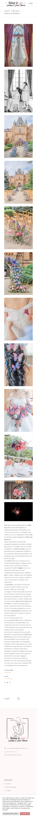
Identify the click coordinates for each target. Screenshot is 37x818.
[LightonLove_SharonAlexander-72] (18, 182)
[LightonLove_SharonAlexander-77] (18, 227)
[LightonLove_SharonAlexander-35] (18, 45)
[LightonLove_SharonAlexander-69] (18, 136)
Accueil (6, 11)
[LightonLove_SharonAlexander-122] (18, 410)
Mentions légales (11, 787)
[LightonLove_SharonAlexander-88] (18, 319)
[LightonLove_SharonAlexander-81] (18, 273)
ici (8, 663)
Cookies (8, 790)
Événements (15, 11)
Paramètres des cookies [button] (11, 813)
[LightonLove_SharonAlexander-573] (18, 511)
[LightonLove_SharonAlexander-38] (18, 91)
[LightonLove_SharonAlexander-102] (18, 364)
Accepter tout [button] (25, 813)
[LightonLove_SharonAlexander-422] (18, 456)
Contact (8, 784)
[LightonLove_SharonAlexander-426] (18, 489)
